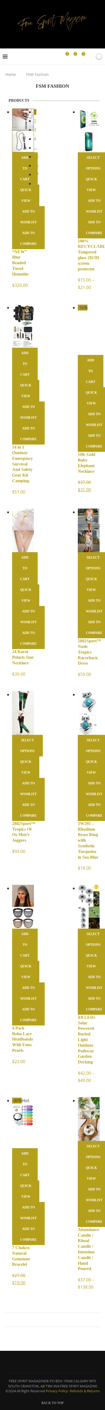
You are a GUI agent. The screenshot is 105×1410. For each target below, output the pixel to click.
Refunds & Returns (85, 1390)
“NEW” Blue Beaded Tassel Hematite (20, 262)
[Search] (89, 56)
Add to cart (25, 363)
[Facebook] (49, 56)
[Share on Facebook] (49, 1319)
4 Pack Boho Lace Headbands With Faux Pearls (22, 1039)
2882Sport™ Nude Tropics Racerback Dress (89, 652)
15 (36, 157)
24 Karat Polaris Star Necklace (23, 657)
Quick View (25, 195)
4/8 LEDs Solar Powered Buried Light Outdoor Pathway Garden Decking (86, 1039)
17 (36, 174)
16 (36, 165)
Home (10, 74)
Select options (27, 745)
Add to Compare (28, 238)
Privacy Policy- (57, 1390)
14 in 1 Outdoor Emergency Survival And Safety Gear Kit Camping (22, 464)
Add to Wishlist (28, 217)
